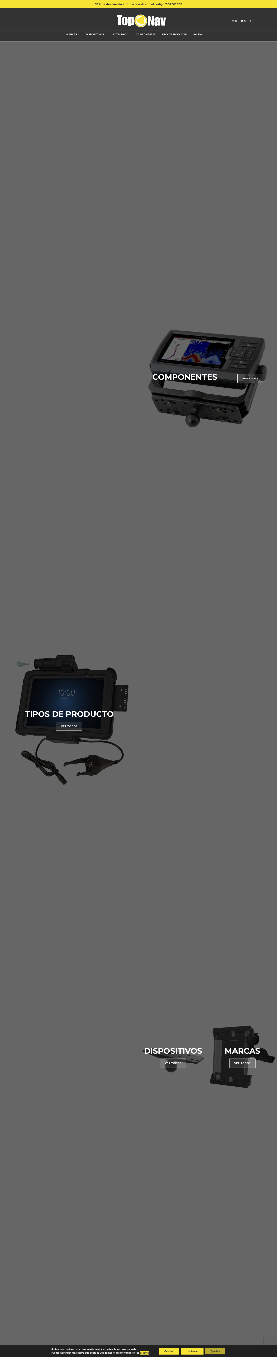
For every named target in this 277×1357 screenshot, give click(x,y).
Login (233, 21)
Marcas (71, 34)
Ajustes (215, 1351)
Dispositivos (95, 34)
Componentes (145, 34)
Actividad (120, 34)
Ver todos (69, 726)
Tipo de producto (174, 34)
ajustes (144, 1353)
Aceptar (169, 1351)
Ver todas (250, 378)
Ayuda (197, 34)
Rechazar (192, 1351)
